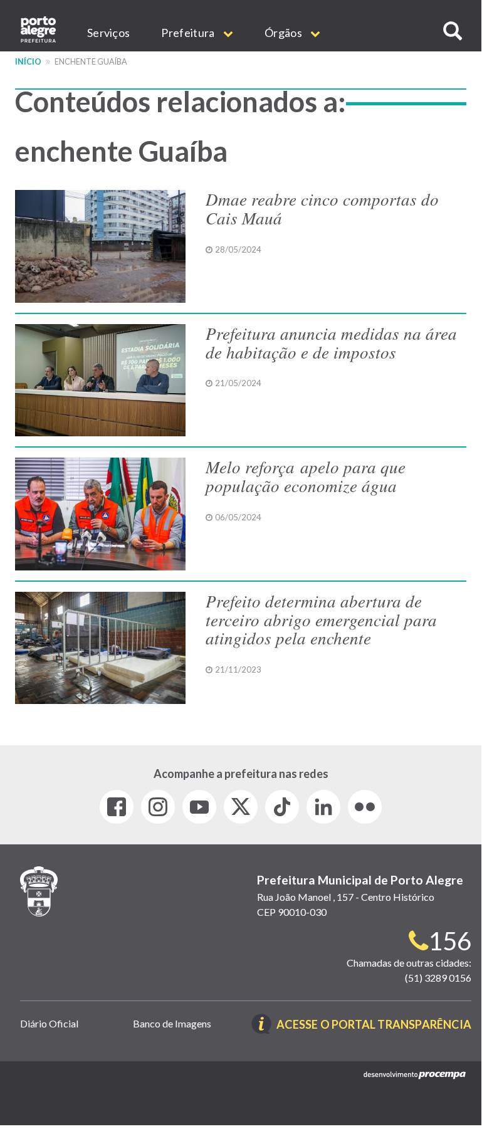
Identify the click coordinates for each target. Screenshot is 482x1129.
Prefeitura (188, 32)
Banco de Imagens (172, 1023)
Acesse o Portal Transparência (373, 1025)
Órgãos (284, 32)
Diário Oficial (49, 1023)
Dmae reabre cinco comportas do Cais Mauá (322, 208)
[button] (452, 31)
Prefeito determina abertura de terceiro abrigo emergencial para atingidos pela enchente (321, 619)
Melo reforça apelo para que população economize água (306, 475)
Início (28, 61)
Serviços (108, 32)
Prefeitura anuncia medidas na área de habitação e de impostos (331, 342)
